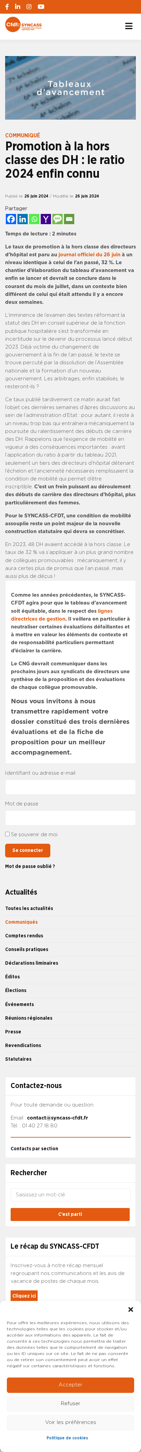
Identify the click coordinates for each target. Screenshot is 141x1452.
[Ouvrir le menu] (129, 25)
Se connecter (27, 850)
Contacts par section (34, 1148)
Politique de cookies (67, 1438)
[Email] (69, 219)
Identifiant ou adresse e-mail (40, 773)
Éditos (12, 976)
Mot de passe (21, 803)
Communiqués (21, 922)
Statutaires (18, 1059)
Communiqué (22, 135)
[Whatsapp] (34, 219)
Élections (15, 990)
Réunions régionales (28, 1018)
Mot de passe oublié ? (30, 866)
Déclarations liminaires (31, 963)
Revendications (23, 1045)
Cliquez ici (24, 1296)
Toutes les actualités (29, 908)
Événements (19, 1004)
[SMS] (57, 219)
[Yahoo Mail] (46, 219)
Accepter (70, 1384)
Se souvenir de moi (34, 834)
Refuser (70, 1403)
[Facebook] (11, 219)
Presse (13, 1031)
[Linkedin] (22, 219)
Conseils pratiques (26, 949)
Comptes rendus (24, 935)
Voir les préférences (70, 1422)
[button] (130, 1309)
